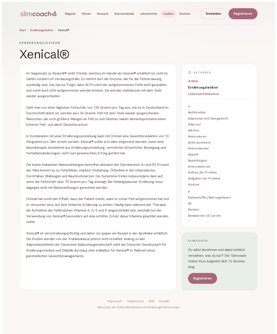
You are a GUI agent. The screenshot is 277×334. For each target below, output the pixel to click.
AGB (151, 301)
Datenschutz (135, 301)
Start (22, 30)
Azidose (193, 184)
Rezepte (102, 14)
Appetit (193, 154)
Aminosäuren (197, 136)
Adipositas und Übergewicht (208, 118)
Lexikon (168, 14)
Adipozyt (194, 124)
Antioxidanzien (198, 148)
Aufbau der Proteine (202, 172)
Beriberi (193, 209)
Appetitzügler (197, 160)
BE (190, 203)
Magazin (70, 14)
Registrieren (243, 13)
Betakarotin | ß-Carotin (204, 215)
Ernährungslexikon (41, 30)
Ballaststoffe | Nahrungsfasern (209, 197)
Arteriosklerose (199, 166)
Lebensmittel (148, 14)
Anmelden (213, 13)
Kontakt (164, 301)
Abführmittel (197, 112)
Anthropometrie (199, 142)
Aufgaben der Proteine (204, 178)
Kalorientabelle (124, 14)
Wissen (86, 14)
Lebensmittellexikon (203, 94)
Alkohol (193, 130)
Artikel (193, 81)
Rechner (185, 14)
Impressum (115, 301)
